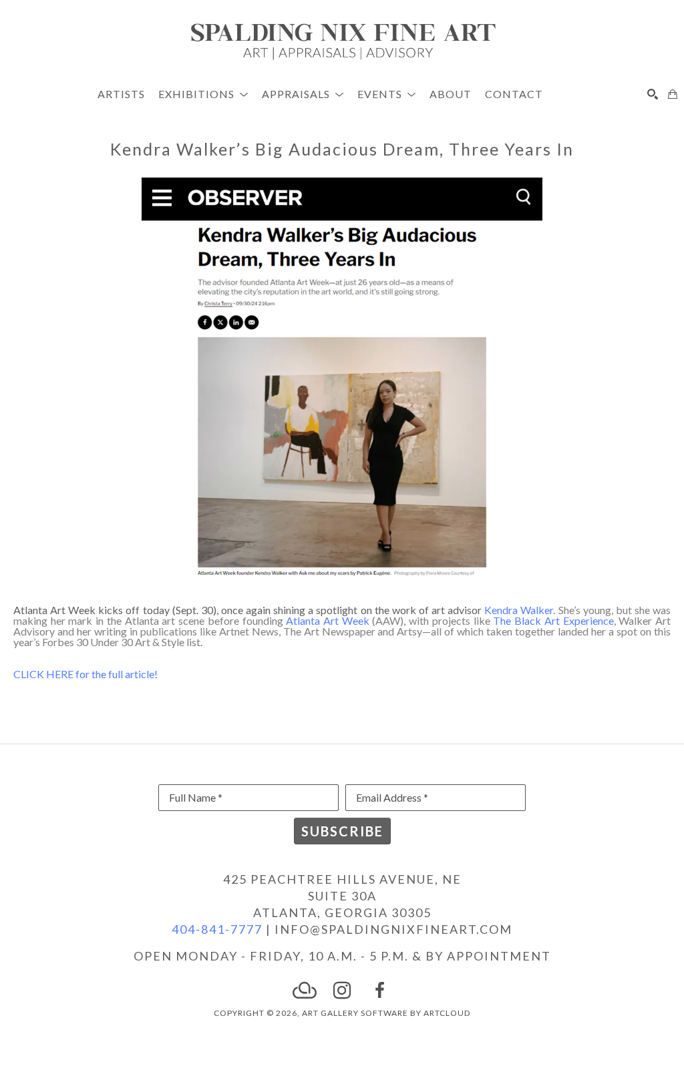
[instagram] (342, 990)
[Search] (652, 94)
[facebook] (379, 990)
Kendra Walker (518, 609)
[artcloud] (304, 990)
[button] (203, 93)
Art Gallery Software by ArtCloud (386, 1013)
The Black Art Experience (553, 620)
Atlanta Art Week (327, 620)
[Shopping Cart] (672, 94)
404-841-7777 (217, 929)
